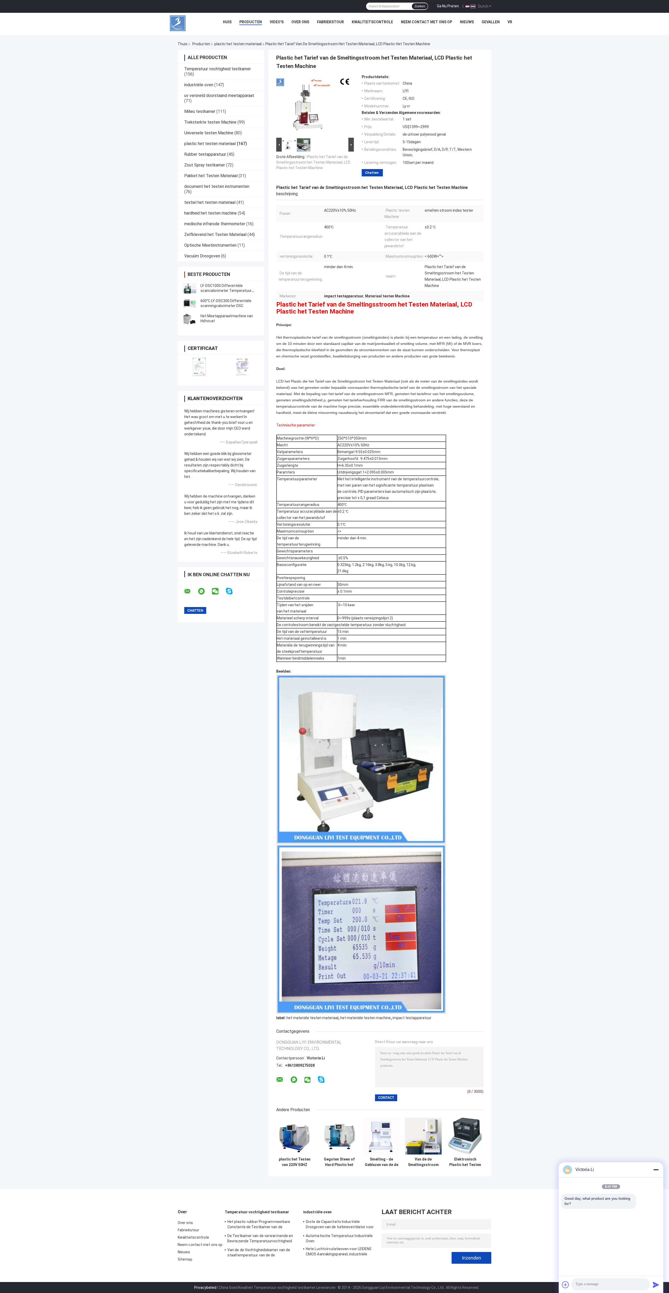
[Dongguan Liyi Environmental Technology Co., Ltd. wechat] (218, 591)
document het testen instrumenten (216, 186)
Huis (227, 22)
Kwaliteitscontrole (372, 22)
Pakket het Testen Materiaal (211, 175)
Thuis (182, 44)
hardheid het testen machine (210, 213)
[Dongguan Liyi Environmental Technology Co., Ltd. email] (190, 591)
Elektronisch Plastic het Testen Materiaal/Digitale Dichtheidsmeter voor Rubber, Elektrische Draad (465, 1162)
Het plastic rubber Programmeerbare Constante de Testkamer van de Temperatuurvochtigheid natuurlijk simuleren (258, 1225)
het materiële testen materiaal (312, 1018)
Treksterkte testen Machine (210, 122)
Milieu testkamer (199, 111)
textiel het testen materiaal (209, 202)
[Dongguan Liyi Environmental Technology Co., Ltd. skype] (232, 591)
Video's (277, 22)
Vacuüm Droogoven (202, 255)
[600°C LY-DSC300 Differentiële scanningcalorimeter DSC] (189, 303)
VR (509, 22)
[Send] (656, 1284)
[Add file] (565, 1284)
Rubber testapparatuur (205, 154)
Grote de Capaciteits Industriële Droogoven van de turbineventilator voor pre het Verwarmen (340, 1225)
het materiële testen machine (365, 1018)
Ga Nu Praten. (448, 6)
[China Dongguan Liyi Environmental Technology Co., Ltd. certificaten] (199, 366)
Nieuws (467, 22)
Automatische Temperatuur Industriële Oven (339, 1238)
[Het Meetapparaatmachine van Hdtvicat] (189, 318)
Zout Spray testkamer (204, 165)
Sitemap (185, 1259)
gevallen (491, 22)
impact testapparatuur (412, 1018)
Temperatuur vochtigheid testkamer (217, 68)
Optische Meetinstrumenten (210, 245)
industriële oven (198, 84)
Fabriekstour (330, 22)
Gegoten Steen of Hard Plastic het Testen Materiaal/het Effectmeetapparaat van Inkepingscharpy (339, 1162)
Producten (250, 22)
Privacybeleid (205, 1287)
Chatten (372, 173)
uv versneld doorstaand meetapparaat (219, 95)
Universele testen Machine (208, 132)
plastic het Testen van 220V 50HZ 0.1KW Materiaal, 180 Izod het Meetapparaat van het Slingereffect (294, 1162)
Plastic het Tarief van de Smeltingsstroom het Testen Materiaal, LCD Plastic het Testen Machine (313, 162)
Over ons (300, 22)
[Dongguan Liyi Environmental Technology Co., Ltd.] (177, 23)
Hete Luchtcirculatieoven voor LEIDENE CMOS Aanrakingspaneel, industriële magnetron (339, 1252)
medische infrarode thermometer (214, 223)
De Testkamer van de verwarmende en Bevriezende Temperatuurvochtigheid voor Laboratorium (260, 1239)
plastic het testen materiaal (238, 44)
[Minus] (656, 1170)
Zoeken (419, 6)
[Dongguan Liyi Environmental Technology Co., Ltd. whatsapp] (204, 591)
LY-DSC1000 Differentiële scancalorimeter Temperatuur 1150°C (226, 291)
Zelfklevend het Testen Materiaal (215, 234)
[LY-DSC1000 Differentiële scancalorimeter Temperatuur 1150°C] (189, 288)
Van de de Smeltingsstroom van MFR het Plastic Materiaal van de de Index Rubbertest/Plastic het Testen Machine (423, 1162)
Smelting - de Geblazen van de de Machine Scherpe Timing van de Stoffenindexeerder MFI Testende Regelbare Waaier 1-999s (381, 1162)
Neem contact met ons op (426, 22)
